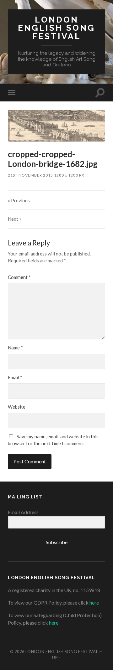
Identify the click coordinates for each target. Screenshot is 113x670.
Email (15, 377)
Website (16, 407)
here (94, 603)
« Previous (19, 200)
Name (15, 347)
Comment (19, 277)
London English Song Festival (56, 28)
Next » (14, 219)
